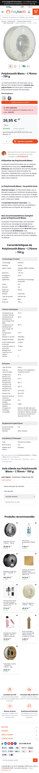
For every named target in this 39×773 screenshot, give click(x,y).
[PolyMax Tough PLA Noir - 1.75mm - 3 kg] (10, 560)
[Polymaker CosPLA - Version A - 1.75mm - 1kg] (10, 653)
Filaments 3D (5, 459)
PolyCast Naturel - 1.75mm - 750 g (28, 604)
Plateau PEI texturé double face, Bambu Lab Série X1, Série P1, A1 (29, 572)
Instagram (8, 743)
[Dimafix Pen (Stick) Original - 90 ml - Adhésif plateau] (10, 622)
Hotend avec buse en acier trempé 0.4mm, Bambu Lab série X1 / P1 (10, 603)
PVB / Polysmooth (15, 459)
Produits (4, 731)
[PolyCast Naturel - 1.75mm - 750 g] (28, 591)
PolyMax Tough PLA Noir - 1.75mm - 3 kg (9, 573)
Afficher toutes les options (20, 102)
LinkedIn (5, 743)
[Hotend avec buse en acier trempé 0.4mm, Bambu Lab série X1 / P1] (10, 591)
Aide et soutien (7, 735)
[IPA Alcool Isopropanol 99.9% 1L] (28, 529)
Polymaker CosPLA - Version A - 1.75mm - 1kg (9, 665)
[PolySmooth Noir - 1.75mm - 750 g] (10, 529)
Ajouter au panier (25, 141)
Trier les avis (8, 491)
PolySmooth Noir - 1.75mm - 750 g (9, 542)
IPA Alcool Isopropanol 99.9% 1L (28, 542)
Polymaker (25, 459)
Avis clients (6, 477)
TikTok (2, 743)
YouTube (12, 743)
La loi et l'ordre (7, 738)
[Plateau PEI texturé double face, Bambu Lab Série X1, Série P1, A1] (28, 560)
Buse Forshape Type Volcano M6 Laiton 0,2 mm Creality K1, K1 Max (28, 634)
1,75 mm (32, 459)
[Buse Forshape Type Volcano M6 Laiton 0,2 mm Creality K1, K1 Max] (28, 622)
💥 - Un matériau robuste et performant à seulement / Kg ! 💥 (19, 3)
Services (4, 727)
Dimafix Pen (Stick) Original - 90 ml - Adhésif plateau (9, 634)
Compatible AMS (6, 461)
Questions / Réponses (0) (23, 477)
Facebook (15, 743)
